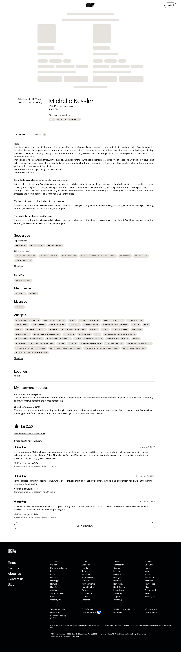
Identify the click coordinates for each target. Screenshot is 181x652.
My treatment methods (31, 388)
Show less (18, 266)
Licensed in (22, 301)
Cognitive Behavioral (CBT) (27, 407)
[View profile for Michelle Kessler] (29, 113)
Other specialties (21, 251)
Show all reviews (85, 526)
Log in (169, 5)
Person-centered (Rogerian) (27, 394)
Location (20, 371)
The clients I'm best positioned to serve (33, 216)
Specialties (22, 235)
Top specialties (20, 241)
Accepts (20, 315)
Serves (19, 275)
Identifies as (22, 288)
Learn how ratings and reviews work (29, 433)
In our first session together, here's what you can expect (41, 180)
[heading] (23, 426)
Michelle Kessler (71, 101)
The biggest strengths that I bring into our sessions (39, 201)
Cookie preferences (151, 612)
